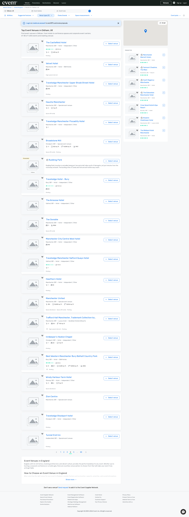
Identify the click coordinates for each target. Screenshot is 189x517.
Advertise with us (128, 502)
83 (81, 452)
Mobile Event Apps (73, 499)
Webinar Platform (72, 506)
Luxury (64, 3)
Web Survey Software (74, 504)
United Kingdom (18, 7)
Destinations (47, 3)
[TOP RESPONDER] (47, 160)
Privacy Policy (126, 495)
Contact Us (98, 497)
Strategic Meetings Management (77, 502)
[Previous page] (56, 452)
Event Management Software (76, 495)
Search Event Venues (46, 497)
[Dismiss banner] (118, 23)
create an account (39, 23)
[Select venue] (164, 55)
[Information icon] (184, 15)
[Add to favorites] (42, 41)
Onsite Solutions (44, 504)
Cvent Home (98, 495)
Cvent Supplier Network (46, 495)
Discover (56, 3)
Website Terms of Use (129, 499)
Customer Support (100, 499)
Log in (185, 3)
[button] (47, 11)
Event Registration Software (76, 497)
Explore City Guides (45, 502)
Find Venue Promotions (46, 499)
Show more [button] (70, 480)
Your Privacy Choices (101, 502)
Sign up (179, 3)
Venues (27, 3)
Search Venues (7, 7)
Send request (63, 487)
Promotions (36, 3)
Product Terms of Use (129, 497)
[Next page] (86, 452)
